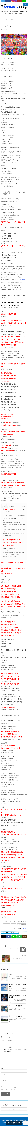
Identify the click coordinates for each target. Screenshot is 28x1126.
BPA (25, 921)
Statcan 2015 (21, 279)
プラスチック (13, 923)
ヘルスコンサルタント (17, 921)
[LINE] (14, 936)
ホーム (3, 19)
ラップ (18, 924)
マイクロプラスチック (21, 923)
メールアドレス (4, 1074)
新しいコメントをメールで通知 (9, 1087)
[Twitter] (3, 936)
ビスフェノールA (6, 923)
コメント (3, 1054)
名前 (2, 1068)
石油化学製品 (23, 924)
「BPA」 (11, 974)
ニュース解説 (10, 19)
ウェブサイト (4, 1080)
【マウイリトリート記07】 (16, 1006)
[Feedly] (19, 936)
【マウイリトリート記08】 (16, 1016)
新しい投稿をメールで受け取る (9, 1089)
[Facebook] (8, 936)
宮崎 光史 (24, 928)
